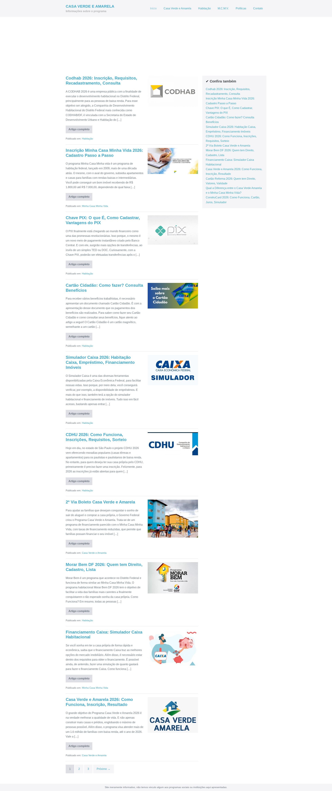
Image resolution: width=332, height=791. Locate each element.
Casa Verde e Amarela (177, 8)
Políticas (241, 8)
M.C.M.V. (223, 8)
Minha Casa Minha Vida (95, 206)
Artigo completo (80, 130)
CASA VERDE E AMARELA (90, 6)
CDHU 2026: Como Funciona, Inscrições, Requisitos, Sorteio (96, 437)
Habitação (204, 8)
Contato (258, 8)
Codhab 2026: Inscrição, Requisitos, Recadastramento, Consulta (101, 80)
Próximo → (103, 768)
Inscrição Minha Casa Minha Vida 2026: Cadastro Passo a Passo (104, 153)
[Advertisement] (166, 43)
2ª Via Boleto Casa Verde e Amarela (100, 502)
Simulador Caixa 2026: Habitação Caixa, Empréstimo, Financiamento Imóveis (100, 362)
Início (153, 8)
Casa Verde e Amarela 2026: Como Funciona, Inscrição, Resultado (99, 702)
